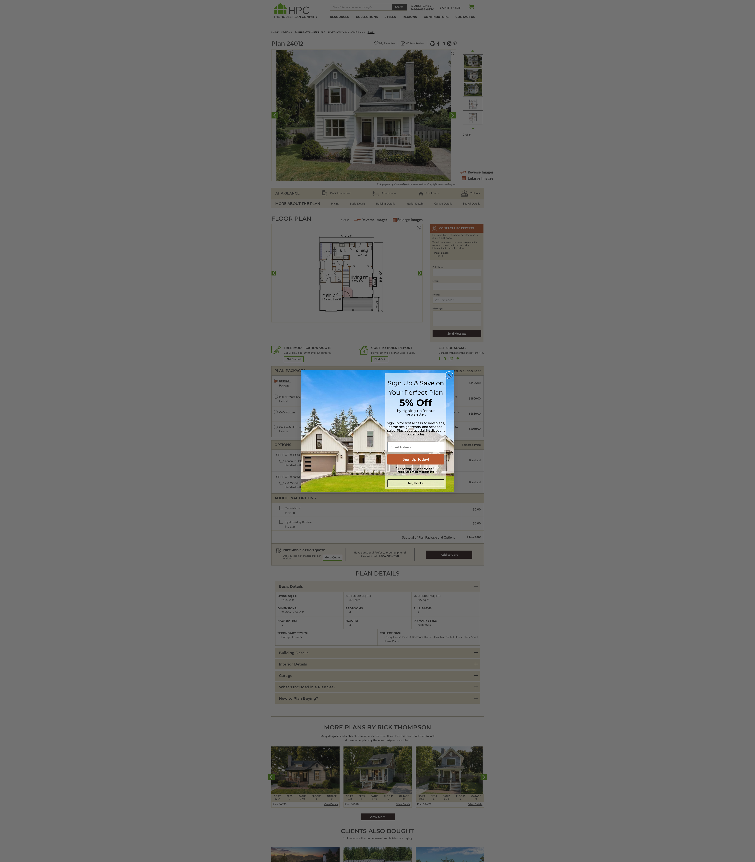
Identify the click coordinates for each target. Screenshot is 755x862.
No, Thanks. (416, 483)
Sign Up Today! (416, 459)
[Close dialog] (449, 375)
